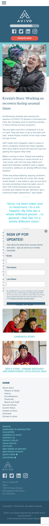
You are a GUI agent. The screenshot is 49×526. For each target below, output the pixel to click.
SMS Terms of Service (14, 449)
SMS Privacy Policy (12, 452)
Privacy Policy (10, 441)
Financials (9, 399)
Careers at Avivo (9, 411)
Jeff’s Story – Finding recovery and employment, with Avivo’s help (25, 370)
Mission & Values (12, 391)
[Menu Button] (24, 3)
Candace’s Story (24, 336)
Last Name (11, 279)
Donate (6, 427)
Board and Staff (11, 402)
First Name (11, 267)
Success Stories (9, 405)
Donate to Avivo (9, 416)
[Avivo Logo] (25, 466)
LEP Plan (7, 446)
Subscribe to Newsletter (16, 429)
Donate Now (25, 38)
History (7, 393)
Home (6, 383)
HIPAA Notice (9, 443)
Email (9, 256)
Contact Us (8, 438)
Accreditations (11, 396)
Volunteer (6, 413)
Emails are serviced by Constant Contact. (22, 298)
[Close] (45, 231)
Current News (8, 408)
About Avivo (8, 388)
